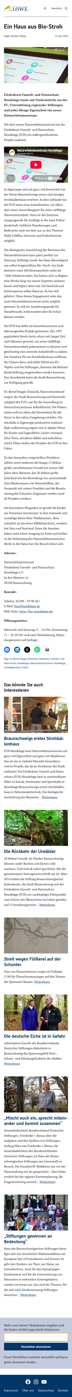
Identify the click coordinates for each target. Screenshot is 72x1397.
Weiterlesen (50, 797)
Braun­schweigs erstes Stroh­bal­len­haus (34, 741)
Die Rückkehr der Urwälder (30, 851)
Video (25, 667)
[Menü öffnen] (66, 8)
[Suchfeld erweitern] (45, 8)
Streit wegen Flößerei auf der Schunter (32, 961)
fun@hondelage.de (27, 606)
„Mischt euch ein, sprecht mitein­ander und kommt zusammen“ (36, 1120)
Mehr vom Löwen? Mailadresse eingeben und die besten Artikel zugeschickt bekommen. (34, 1327)
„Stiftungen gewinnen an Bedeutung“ (28, 1238)
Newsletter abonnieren (36, 1347)
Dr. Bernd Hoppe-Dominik (23, 658)
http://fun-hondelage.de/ (36, 611)
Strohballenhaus (12, 667)
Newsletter (56, 8)
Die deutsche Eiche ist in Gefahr (34, 1036)
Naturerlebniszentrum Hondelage (47, 663)
